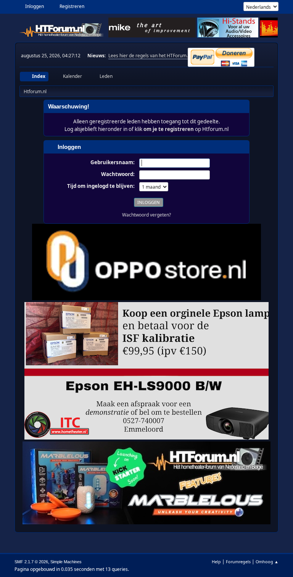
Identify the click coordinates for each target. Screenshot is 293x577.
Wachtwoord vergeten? (146, 215)
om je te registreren (168, 129)
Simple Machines (66, 561)
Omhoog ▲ (267, 561)
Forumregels (238, 561)
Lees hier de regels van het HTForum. (148, 55)
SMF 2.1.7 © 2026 (31, 561)
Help (216, 561)
